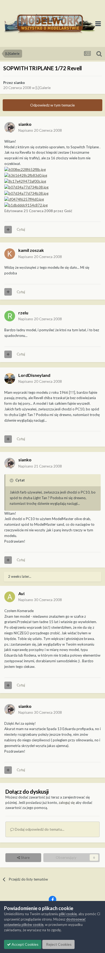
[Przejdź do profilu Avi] (9, 596)
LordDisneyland (34, 375)
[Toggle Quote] (12, 480)
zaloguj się (67, 802)
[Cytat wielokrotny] (8, 229)
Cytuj (21, 229)
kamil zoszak (31, 250)
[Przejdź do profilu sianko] (9, 127)
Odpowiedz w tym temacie (52, 105)
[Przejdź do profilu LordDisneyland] (9, 378)
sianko (19, 82)
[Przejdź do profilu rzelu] (9, 316)
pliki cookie (68, 914)
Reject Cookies (58, 944)
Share (25, 857)
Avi (21, 593)
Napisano (40, 130)
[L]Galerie (43, 88)
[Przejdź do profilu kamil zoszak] (9, 253)
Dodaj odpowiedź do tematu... (39, 829)
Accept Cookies (24, 944)
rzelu (23, 312)
